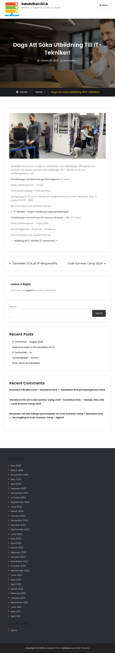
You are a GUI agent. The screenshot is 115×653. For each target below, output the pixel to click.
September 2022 (20, 570)
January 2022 (18, 597)
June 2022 (16, 575)
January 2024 (18, 515)
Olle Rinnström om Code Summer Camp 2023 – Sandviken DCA (44, 399)
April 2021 (16, 616)
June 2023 (16, 534)
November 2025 (19, 474)
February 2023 (18, 552)
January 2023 (18, 556)
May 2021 (15, 611)
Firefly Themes (82, 648)
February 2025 (18, 488)
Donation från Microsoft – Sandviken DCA (33, 389)
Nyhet (39, 92)
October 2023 (18, 524)
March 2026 (17, 470)
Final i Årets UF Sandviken (26, 363)
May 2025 (16, 479)
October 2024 (18, 497)
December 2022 (19, 561)
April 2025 (16, 483)
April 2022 (16, 584)
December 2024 (19, 492)
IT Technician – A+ (22, 352)
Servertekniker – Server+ (25, 357)
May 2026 (16, 465)
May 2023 (16, 538)
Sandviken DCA (34, 3)
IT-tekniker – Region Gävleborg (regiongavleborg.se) (41, 211)
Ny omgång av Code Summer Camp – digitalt (38, 417)
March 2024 (17, 511)
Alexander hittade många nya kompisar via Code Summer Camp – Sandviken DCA (56, 413)
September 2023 (20, 529)
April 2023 (16, 543)
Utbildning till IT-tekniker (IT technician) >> (36, 240)
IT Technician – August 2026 (27, 341)
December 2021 (19, 602)
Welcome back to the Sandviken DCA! (33, 347)
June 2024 (16, 506)
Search (13, 306)
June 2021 (16, 607)
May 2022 (16, 579)
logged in (29, 290)
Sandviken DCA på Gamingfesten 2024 (83, 389)
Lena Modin (69, 60)
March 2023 (17, 547)
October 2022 (18, 565)
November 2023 (19, 520)
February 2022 (18, 593)
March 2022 (17, 588)
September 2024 (20, 502)
